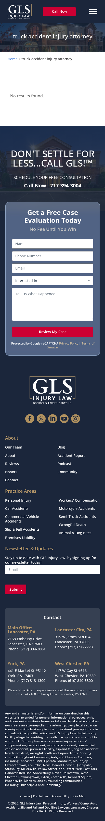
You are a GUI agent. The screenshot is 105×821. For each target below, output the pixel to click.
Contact (11, 479)
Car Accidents (17, 508)
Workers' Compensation (79, 500)
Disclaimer (40, 796)
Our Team (13, 447)
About (10, 455)
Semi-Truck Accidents (77, 516)
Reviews (12, 463)
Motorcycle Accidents (77, 508)
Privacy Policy (68, 343)
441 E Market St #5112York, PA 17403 (27, 673)
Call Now (59, 11)
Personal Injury (18, 500)
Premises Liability (20, 537)
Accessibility (60, 796)
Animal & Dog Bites (75, 532)
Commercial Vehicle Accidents (22, 519)
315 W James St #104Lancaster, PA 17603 (72, 639)
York (35, 811)
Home (13, 58)
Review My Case (53, 331)
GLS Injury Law (31, 803)
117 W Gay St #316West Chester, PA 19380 (75, 673)
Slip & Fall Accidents (22, 529)
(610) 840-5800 (80, 680)
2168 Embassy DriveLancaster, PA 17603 (25, 641)
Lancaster (78, 807)
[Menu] (93, 11)
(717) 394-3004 (33, 649)
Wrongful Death (72, 524)
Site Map (79, 796)
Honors (11, 471)
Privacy (25, 796)
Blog (61, 447)
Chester (92, 807)
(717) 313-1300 (33, 680)
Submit (15, 589)
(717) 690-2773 (80, 647)
